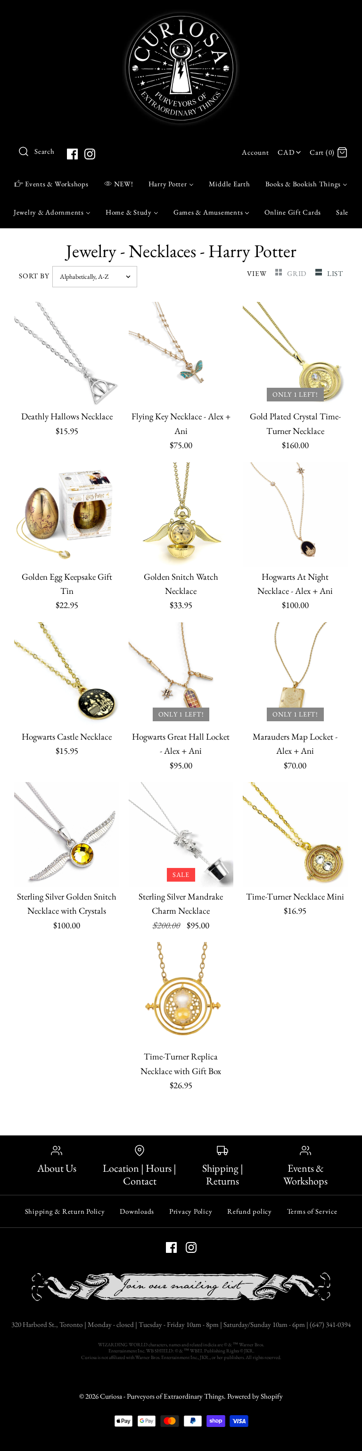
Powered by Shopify (255, 1396)
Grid (297, 273)
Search (44, 151)
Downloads (137, 1211)
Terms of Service (312, 1211)
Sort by (34, 276)
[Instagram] (89, 154)
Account (255, 152)
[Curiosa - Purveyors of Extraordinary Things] (181, 16)
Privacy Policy (191, 1211)
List (335, 273)
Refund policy (249, 1211)
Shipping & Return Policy (65, 1211)
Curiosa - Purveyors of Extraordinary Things (162, 1396)
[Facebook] (72, 154)
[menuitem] (51, 183)
